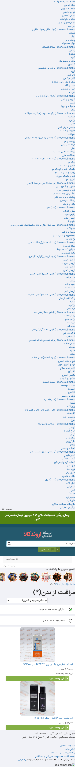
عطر (73, 148)
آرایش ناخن (69, 270)
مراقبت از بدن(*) (62, 584)
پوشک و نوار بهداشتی (64, 197)
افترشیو (71, 372)
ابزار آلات (70, 483)
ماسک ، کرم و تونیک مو (63, 169)
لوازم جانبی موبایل (66, 23)
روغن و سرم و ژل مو (65, 173)
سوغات (71, 134)
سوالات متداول (67, 746)
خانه (73, 584)
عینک (72, 354)
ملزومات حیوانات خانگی (63, 504)
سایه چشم (70, 284)
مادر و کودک (69, 204)
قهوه (73, 71)
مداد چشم (70, 288)
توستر (72, 427)
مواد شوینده (69, 246)
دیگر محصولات (68, 44)
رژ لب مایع (70, 319)
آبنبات (72, 57)
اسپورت (71, 389)
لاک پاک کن (69, 333)
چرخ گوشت (69, 431)
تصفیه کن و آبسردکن (64, 462)
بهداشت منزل (68, 155)
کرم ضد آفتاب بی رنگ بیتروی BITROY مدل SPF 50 (48, 664)
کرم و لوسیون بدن (66, 190)
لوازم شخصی (68, 16)
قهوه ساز (71, 469)
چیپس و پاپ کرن (66, 127)
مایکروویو (70, 441)
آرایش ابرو (70, 291)
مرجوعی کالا (7, 509)
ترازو (72, 434)
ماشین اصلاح (68, 375)
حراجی (71, 26)
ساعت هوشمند (68, 386)
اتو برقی (71, 487)
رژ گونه (72, 305)
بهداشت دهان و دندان (64, 152)
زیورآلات (71, 406)
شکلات (72, 54)
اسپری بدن (69, 218)
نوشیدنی (71, 37)
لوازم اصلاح (69, 344)
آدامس (71, 64)
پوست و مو (69, 141)
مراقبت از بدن (68, 145)
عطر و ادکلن (69, 211)
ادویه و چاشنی (68, 99)
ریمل (72, 281)
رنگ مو (71, 162)
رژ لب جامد (69, 316)
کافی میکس (69, 78)
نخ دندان (70, 239)
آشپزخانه (71, 413)
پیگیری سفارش (67, 508)
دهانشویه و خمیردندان (64, 235)
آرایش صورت (68, 263)
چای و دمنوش (68, 89)
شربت (72, 92)
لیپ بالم (71, 323)
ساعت (72, 347)
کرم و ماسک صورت (65, 176)
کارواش (71, 494)
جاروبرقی (70, 497)
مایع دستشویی (68, 253)
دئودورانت (70, 221)
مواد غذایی (69, 5)
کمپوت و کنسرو (67, 131)
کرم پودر (71, 309)
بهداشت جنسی (67, 201)
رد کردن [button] (22, 760)
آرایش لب (70, 267)
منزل (72, 420)
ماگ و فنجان (68, 476)
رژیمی (72, 120)
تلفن (72, 490)
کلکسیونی (70, 392)
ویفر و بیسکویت (67, 61)
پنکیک (72, 302)
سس (72, 103)
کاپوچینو (71, 75)
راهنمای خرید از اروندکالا (63, 753)
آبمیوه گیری (69, 455)
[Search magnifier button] (9, 543)
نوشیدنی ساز (69, 417)
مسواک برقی (68, 232)
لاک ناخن (70, 337)
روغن (72, 110)
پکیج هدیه (70, 215)
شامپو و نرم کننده (66, 166)
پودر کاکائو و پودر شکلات (63, 82)
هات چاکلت (69, 85)
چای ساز (71, 466)
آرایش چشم (69, 260)
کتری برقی (70, 473)
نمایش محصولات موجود (52, 609)
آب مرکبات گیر (68, 459)
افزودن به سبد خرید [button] (57, 678)
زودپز (72, 445)
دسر (73, 124)
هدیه (72, 351)
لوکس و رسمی (68, 396)
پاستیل (72, 51)
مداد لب (71, 326)
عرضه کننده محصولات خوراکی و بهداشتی (55, 756)
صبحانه (71, 117)
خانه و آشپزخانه (67, 19)
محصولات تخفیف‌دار (54, 620)
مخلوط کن (70, 438)
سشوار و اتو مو (67, 379)
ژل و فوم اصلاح (67, 368)
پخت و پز (70, 40)
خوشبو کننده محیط (66, 249)
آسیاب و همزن (68, 448)
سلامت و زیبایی (67, 9)
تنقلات (72, 33)
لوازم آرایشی (68, 12)
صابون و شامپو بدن (65, 187)
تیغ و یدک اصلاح (66, 361)
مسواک (71, 228)
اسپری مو (70, 180)
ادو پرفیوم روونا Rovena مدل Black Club (52, 718)
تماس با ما (70, 749)
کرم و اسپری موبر (66, 365)
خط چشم (70, 277)
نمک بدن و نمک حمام (64, 194)
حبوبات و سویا (68, 106)
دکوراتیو (71, 501)
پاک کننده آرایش (67, 298)
